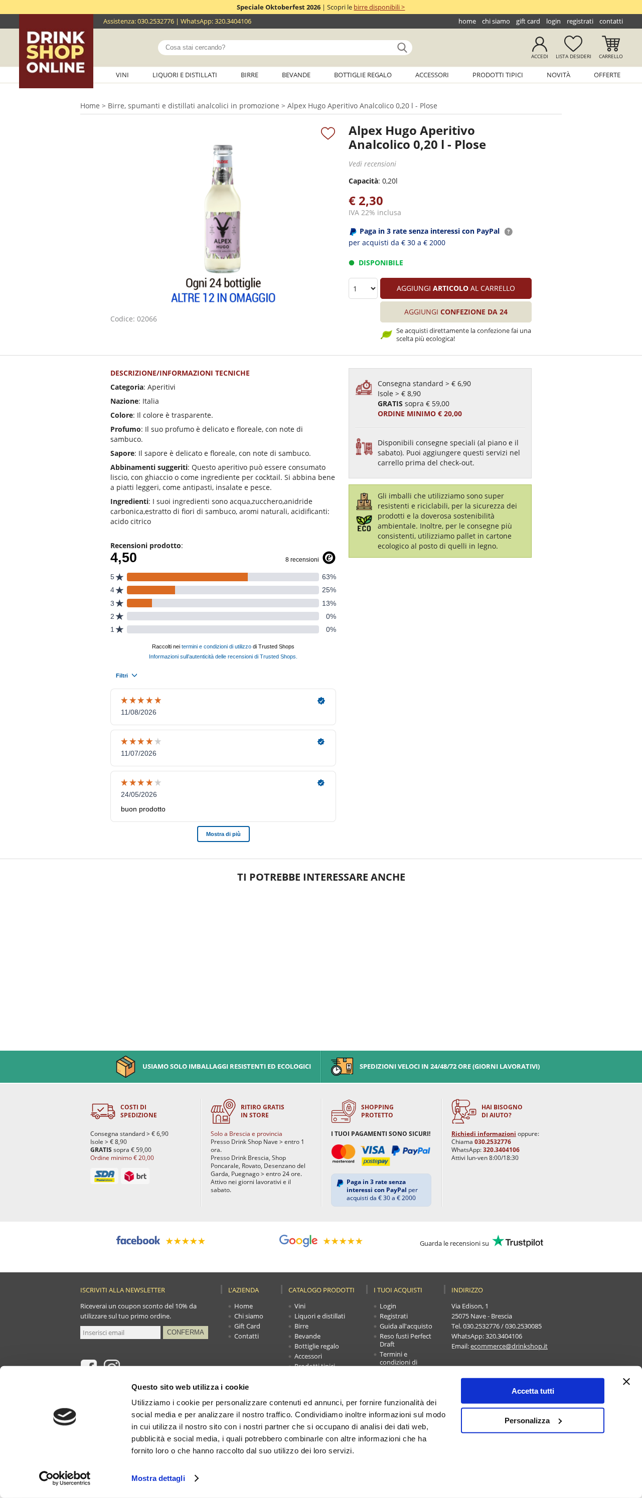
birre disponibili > (379, 7)
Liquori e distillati (184, 74)
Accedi (539, 56)
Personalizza (527, 1420)
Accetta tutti (533, 1391)
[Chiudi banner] (626, 1381)
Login (553, 21)
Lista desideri (573, 56)
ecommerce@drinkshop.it (509, 1346)
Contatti (611, 21)
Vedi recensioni (372, 164)
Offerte (607, 74)
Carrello (611, 56)
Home (467, 21)
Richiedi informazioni (483, 1133)
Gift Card (528, 21)
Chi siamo (496, 21)
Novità (558, 74)
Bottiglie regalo (363, 74)
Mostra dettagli (158, 1478)
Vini (122, 74)
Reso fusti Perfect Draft (405, 1340)
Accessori (432, 74)
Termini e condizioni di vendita (398, 1362)
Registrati (580, 21)
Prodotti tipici (497, 74)
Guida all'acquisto (406, 1325)
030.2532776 (155, 21)
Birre (249, 74)
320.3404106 (233, 21)
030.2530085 (523, 1325)
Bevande (296, 74)
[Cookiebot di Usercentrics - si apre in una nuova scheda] (65, 1478)
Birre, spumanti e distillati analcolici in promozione (193, 105)
